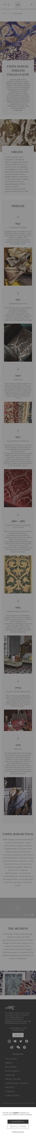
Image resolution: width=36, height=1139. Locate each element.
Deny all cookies (18, 1127)
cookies (16, 1113)
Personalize (18, 1132)
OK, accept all (18, 1122)
